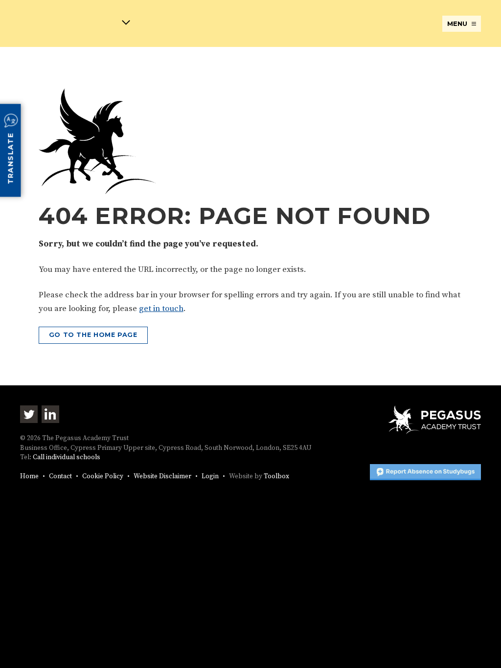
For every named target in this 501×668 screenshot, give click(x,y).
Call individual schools (66, 457)
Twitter (29, 414)
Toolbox (276, 476)
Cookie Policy (102, 476)
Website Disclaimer (162, 476)
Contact (60, 476)
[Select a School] (75, 24)
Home (29, 476)
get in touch (161, 308)
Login (210, 476)
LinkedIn (50, 414)
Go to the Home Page (93, 334)
